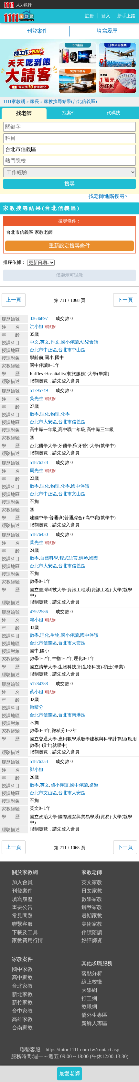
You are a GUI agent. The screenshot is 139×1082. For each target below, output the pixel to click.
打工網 (89, 998)
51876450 (39, 534)
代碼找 (113, 112)
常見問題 (22, 915)
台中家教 (22, 1011)
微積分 (36, 707)
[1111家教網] (18, 15)
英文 (44, 342)
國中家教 (22, 969)
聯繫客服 (22, 924)
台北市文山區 (71, 493)
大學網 (89, 990)
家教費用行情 (27, 940)
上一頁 (13, 300)
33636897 (39, 318)
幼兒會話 (89, 342)
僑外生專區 (94, 1015)
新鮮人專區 (94, 1023)
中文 (34, 342)
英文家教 (91, 882)
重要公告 (22, 907)
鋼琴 (83, 558)
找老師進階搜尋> (108, 196)
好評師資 (91, 940)
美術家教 (91, 924)
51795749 (39, 390)
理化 (44, 414)
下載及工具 (25, 932)
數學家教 (91, 899)
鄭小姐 (36, 769)
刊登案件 (37, 31)
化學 (65, 414)
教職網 (89, 1006)
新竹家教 (22, 1002)
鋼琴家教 (91, 907)
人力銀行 (16, 4)
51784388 (39, 683)
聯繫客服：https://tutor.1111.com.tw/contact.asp (69, 1049)
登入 (105, 16)
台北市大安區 (43, 421)
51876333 (39, 761)
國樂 (93, 558)
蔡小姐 (36, 691)
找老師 (24, 113)
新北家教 (22, 994)
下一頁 (125, 300)
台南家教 (22, 1027)
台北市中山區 (71, 349)
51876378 (39, 462)
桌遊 (93, 785)
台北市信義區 (71, 421)
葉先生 (36, 542)
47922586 (39, 611)
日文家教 (91, 890)
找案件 (69, 112)
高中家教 (22, 977)
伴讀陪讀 (91, 932)
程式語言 (68, 558)
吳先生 (36, 398)
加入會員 (22, 882)
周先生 (36, 470)
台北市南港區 (71, 715)
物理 (54, 414)
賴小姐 (36, 619)
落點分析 (91, 973)
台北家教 (22, 986)
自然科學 (49, 558)
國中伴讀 (80, 486)
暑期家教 (91, 915)
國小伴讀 (70, 342)
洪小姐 (36, 326)
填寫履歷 (106, 31)
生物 (54, 635)
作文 (54, 342)
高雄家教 (22, 1019)
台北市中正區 (43, 349)
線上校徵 (91, 981)
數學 (34, 414)
